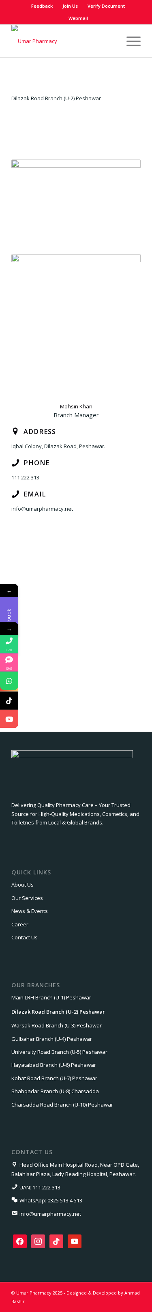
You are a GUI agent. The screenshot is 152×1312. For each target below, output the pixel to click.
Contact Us (24, 937)
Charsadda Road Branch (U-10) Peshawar (62, 1104)
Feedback (42, 6)
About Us (22, 884)
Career (19, 924)
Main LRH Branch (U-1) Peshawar (51, 997)
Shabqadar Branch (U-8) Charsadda (55, 1091)
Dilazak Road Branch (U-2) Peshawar (58, 1011)
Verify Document (106, 6)
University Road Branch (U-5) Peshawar (59, 1051)
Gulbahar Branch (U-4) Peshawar (51, 1038)
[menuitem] (42, 6)
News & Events (29, 911)
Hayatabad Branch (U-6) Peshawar (53, 1064)
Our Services (27, 898)
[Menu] (129, 41)
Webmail (78, 18)
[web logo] (63, 41)
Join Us (70, 6)
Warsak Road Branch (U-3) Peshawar (56, 1025)
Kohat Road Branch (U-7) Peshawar (54, 1078)
